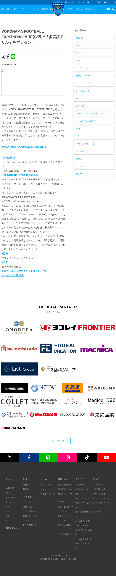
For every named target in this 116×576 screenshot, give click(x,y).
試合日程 (27, 485)
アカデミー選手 (99, 494)
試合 (16, 9)
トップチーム (82, 68)
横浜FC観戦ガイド (65, 485)
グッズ (79, 60)
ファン (80, 9)
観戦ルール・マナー (66, 494)
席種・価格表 (28, 507)
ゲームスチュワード (83, 539)
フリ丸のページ (81, 489)
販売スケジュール (30, 516)
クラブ (69, 9)
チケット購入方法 (30, 511)
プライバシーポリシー (58, 555)
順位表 (26, 489)
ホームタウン (11, 498)
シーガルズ (81, 151)
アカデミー (90, 9)
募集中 (79, 174)
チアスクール (98, 512)
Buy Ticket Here (29, 525)
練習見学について (48, 494)
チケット (26, 9)
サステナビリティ (82, 498)
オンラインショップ (76, 2)
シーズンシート (83, 91)
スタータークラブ (84, 83)
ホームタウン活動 (82, 521)
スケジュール (46, 489)
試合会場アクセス (65, 489)
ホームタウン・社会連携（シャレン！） (93, 113)
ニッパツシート (29, 520)
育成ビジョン (98, 485)
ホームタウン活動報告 (86, 121)
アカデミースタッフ (101, 498)
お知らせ (80, 38)
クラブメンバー (83, 76)
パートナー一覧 (81, 525)
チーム (36, 9)
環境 (78, 128)
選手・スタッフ (47, 485)
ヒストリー (79, 494)
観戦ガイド (47, 9)
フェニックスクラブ (101, 503)
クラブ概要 (79, 485)
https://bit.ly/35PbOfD (13, 275)
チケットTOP (95, 2)
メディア (80, 106)
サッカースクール (100, 507)
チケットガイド (29, 502)
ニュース (5, 9)
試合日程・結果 (99, 489)
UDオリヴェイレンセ (85, 144)
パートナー (100, 9)
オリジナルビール (65, 534)
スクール (80, 166)
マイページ (111, 2)
